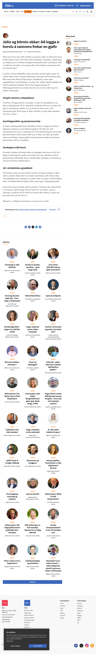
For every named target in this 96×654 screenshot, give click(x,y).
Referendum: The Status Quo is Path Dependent (12, 396)
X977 (78, 620)
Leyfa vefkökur (38, 646)
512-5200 (30, 610)
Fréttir (62, 603)
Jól (5, 216)
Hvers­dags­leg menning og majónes (12, 496)
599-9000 (7, 622)
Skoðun (62, 613)
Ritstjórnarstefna (29, 618)
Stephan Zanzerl (78, 53)
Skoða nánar (9, 641)
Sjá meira (32, 582)
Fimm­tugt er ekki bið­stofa (82, 60)
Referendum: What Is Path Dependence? (53, 496)
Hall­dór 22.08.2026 (80, 41)
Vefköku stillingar (15, 646)
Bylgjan (79, 615)
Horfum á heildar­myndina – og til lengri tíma (32, 267)
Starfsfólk (27, 622)
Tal (78, 623)
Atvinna (79, 608)
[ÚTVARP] (83, 11)
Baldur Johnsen (77, 72)
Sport (61, 608)
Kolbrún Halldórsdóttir (79, 90)
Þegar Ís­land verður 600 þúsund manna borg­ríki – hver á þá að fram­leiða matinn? (53, 399)
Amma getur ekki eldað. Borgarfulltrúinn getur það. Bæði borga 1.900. (32, 399)
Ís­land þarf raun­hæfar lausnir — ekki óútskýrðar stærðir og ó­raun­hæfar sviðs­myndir (53, 566)
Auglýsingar (27, 613)
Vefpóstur (27, 627)
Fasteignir (80, 606)
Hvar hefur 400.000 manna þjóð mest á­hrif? (53, 267)
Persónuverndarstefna (8, 615)
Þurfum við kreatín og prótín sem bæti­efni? (53, 329)
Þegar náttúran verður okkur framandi (32, 329)
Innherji (79, 603)
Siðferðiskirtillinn (32, 296)
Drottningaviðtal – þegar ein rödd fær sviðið (12, 329)
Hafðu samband (29, 615)
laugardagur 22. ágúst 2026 (66, 6)
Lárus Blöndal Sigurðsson (80, 130)
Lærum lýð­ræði (32, 494)
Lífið (61, 611)
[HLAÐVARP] (76, 11)
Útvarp (62, 618)
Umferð (26, 625)
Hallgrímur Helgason (79, 80)
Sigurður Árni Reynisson (80, 61)
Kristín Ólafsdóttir (78, 102)
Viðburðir (80, 611)
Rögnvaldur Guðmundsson (80, 112)
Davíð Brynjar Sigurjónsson (80, 122)
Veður (79, 613)
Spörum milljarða (53, 296)
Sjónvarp (62, 615)
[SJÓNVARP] (80, 11)
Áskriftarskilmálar (29, 620)
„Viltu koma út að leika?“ (81, 78)
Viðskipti (62, 606)
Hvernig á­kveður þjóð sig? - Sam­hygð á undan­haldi (12, 298)
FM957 (79, 618)
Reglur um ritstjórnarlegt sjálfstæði (9, 611)
